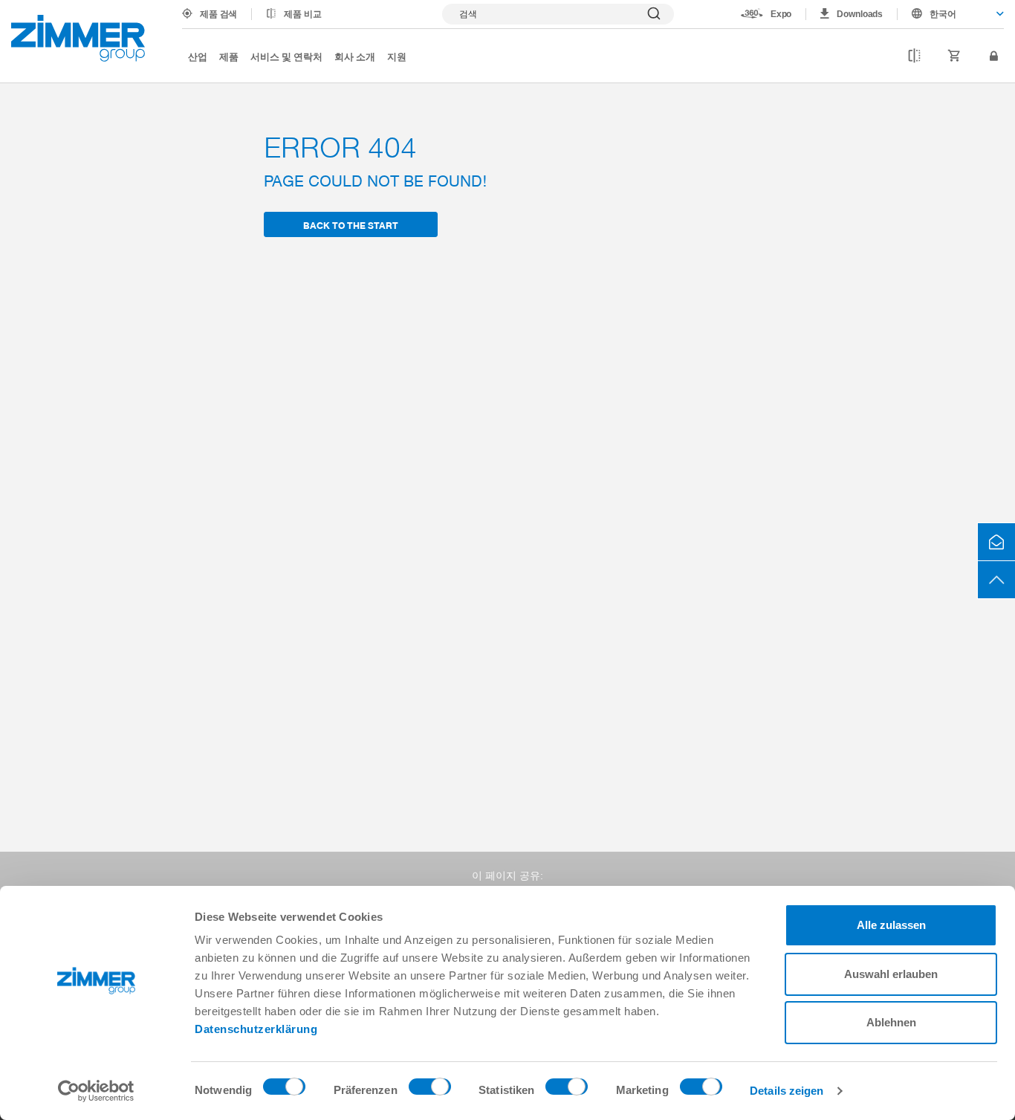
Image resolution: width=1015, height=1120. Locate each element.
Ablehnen (891, 1022)
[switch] (430, 1090)
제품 (229, 56)
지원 (396, 56)
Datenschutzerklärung (256, 1029)
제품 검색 (218, 14)
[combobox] (951, 14)
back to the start (350, 224)
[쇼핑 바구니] (954, 56)
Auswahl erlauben (891, 974)
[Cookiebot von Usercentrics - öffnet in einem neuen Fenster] (96, 1091)
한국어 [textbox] (943, 14)
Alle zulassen (891, 925)
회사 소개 (354, 56)
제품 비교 (302, 14)
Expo (781, 14)
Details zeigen (786, 1090)
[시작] (78, 38)
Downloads (860, 14)
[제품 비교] (914, 56)
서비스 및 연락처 (286, 56)
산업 (197, 56)
